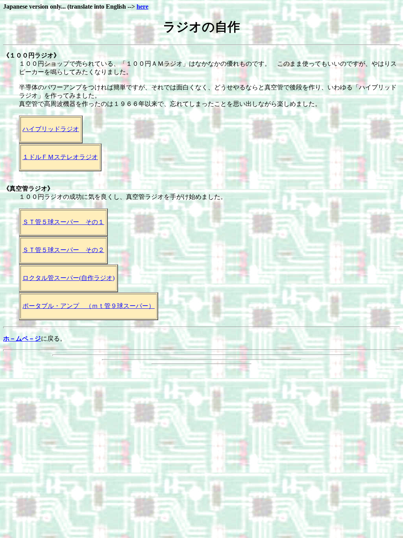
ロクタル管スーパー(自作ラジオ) (68, 278)
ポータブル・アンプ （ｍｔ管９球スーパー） (88, 305)
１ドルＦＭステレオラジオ (60, 157)
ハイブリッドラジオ (50, 129)
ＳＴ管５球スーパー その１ (63, 222)
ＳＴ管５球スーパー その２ (63, 250)
